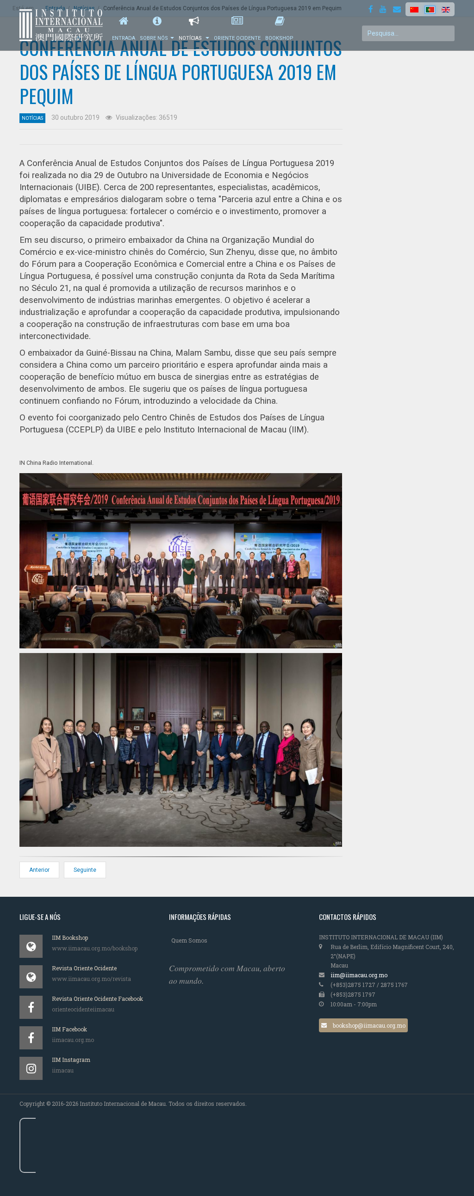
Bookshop (279, 38)
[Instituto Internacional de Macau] (65, 25)
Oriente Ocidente (237, 38)
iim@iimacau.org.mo (359, 975)
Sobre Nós (154, 38)
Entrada (123, 38)
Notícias (191, 38)
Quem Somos (189, 940)
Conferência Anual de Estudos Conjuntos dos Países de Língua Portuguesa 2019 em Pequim (180, 72)
